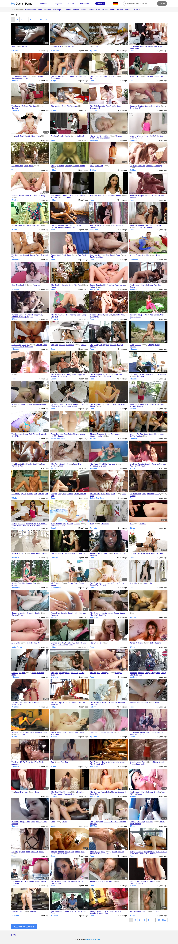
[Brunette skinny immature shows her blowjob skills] (30, 392)
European (139, 227)
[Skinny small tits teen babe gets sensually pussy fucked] (108, 809)
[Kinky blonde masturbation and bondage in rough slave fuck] (69, 541)
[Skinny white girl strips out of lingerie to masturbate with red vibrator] (30, 899)
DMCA (13, 935)
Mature (100, 436)
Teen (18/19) (111, 106)
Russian (40, 76)
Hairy (43, 195)
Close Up (36, 195)
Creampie (162, 374)
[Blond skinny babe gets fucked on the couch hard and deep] (69, 809)
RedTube (54, 558)
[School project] (69, 123)
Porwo (112, 9)
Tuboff (39, 9)
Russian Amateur (18, 78)
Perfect (110, 732)
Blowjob (54, 76)
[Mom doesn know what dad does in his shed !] (30, 153)
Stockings (31, 136)
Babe (119, 106)
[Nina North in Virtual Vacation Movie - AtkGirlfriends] (69, 869)
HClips (53, 80)
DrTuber (15, 200)
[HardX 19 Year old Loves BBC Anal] (30, 690)
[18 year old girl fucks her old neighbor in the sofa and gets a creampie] (30, 302)
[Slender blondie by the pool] (69, 511)
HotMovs (15, 558)
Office (76, 583)
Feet (155, 46)
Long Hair (99, 165)
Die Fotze (136, 9)
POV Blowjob (35, 525)
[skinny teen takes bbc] (108, 392)
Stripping (122, 553)
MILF (131, 523)
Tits (131, 46)
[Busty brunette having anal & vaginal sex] (108, 243)
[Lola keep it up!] (30, 362)
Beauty (38, 553)
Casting (14, 615)
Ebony (118, 195)
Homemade (158, 434)
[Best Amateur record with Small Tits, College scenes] (69, 93)
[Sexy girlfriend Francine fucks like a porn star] (69, 183)
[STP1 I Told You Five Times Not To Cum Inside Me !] (148, 362)
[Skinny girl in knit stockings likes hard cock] (148, 153)
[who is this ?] (69, 34)
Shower (156, 911)
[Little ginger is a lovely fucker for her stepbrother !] (108, 451)
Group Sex (134, 108)
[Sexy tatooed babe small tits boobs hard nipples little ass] (30, 839)
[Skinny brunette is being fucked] (108, 571)
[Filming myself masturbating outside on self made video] (69, 153)
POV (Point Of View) (77, 195)
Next (46, 19)
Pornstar (54, 197)
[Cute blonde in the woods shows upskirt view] (30, 571)
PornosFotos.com (88, 9)
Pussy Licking (120, 285)
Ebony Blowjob (158, 762)
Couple (61, 136)
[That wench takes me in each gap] (30, 809)
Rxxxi (98, 9)
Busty (118, 255)
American (21, 734)
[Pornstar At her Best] (108, 600)
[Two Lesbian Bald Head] (108, 123)
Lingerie (30, 316)
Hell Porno (16, 259)
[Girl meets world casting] (30, 600)
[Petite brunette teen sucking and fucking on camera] (30, 511)
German (71, 46)
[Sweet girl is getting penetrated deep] (108, 690)
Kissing (132, 883)
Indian (162, 821)
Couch (64, 821)
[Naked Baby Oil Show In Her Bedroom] (108, 541)
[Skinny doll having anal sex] (69, 720)
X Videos (54, 915)
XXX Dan (93, 110)
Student (132, 495)
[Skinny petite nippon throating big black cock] (30, 749)
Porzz (68, 9)
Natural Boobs (112, 583)
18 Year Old (148, 227)
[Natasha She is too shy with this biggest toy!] (30, 64)
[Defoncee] (148, 571)
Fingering (68, 165)
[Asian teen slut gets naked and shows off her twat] (148, 123)
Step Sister (103, 466)
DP (140, 108)
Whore (53, 794)
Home (37, 792)
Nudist (14, 674)
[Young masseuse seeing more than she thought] (108, 362)
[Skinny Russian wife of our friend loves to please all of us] (69, 64)
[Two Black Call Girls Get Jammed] (108, 302)
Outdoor (76, 165)
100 (40, 19)
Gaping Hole (148, 583)
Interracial (111, 195)
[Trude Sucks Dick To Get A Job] (69, 481)
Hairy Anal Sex (103, 853)
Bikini (53, 257)
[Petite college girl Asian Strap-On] (148, 64)
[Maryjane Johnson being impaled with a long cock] (30, 243)
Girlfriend (80, 136)
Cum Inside (139, 376)
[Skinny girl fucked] (148, 600)
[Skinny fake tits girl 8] (69, 749)
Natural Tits (94, 585)
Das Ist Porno (23, 3)
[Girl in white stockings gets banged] (69, 451)
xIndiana (127, 9)
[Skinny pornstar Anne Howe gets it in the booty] (148, 690)
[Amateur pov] (108, 869)
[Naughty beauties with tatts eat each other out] (108, 272)
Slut (73, 227)
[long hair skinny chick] (108, 153)
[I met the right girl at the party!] (69, 630)
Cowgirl (132, 674)
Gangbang (119, 672)
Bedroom (93, 555)
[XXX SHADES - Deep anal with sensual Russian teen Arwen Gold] (30, 332)
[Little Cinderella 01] (108, 630)
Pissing (157, 344)
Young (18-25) (135, 316)
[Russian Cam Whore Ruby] (69, 779)
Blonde (136, 46)
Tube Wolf (134, 259)
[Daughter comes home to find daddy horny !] (30, 779)
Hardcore (133, 106)
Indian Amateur (135, 823)
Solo (157, 136)
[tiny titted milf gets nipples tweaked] (148, 511)
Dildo (13, 46)
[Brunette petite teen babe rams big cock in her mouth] (108, 93)
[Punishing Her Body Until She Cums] (108, 332)
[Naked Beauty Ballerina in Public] (30, 541)
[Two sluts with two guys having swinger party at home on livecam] (108, 421)
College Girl (158, 76)
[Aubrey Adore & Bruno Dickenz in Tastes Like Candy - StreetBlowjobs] (69, 839)
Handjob (54, 227)
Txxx (132, 51)
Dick (95, 106)
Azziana (120, 9)
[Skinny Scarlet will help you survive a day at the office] (69, 571)
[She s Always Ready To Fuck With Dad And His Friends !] (108, 511)
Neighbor (119, 225)
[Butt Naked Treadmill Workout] (30, 660)
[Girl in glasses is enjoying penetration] (148, 720)
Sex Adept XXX (59, 9)
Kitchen (93, 78)
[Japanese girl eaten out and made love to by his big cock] (148, 272)
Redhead (111, 76)
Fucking (140, 406)
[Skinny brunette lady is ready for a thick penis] (30, 272)
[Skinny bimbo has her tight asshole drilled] (148, 34)
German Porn (30, 9)
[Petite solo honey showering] (148, 899)
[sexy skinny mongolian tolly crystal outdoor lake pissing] (148, 332)
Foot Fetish (82, 255)
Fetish (150, 46)
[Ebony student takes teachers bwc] (148, 481)
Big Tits (106, 344)
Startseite (43, 3)
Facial (104, 76)
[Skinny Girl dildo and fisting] (30, 34)
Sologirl (14, 585)
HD (59, 46)
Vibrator (33, 911)
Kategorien (58, 3)
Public (82, 165)
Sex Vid (133, 409)
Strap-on (149, 76)
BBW (113, 493)
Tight (137, 48)
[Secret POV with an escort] (69, 392)
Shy (27, 78)
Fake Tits (64, 762)
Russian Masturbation (65, 794)
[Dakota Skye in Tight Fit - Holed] (30, 123)
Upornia (93, 51)
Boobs (151, 434)
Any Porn (94, 230)
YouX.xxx (15, 289)
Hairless (15, 108)
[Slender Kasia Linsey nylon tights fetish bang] (148, 243)
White (61, 466)
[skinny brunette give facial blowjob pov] (148, 839)
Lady (39, 285)
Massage (107, 376)
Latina (142, 853)
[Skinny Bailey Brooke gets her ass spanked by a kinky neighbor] (108, 213)
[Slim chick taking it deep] (108, 34)
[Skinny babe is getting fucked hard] (69, 600)
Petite (137, 76)
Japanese (138, 138)
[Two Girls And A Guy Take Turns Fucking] (148, 183)
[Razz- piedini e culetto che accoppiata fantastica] (69, 243)
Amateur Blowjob (64, 227)
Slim (97, 46)
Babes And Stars (58, 438)
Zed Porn (133, 170)
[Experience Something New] (108, 749)
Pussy (17, 106)
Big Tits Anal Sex (96, 257)
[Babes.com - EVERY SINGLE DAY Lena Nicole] (148, 869)
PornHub (15, 707)
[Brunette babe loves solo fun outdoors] (69, 421)
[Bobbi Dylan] (69, 302)
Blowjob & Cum (17, 466)
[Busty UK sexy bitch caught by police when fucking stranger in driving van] (69, 899)
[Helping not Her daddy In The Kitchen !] (108, 64)
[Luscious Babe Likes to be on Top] (148, 421)
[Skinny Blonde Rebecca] (30, 183)
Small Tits (143, 46)
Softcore (133, 346)
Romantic (139, 883)
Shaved (147, 106)
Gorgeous (94, 466)
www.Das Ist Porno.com (94, 939)
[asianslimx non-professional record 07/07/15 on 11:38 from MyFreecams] (30, 213)
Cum (34, 106)
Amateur (54, 46)
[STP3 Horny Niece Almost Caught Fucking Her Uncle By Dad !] (69, 660)
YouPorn (133, 886)
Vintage (151, 344)
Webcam (78, 76)
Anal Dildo (37, 643)
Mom (31, 165)
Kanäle (71, 3)
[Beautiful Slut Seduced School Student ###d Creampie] (69, 213)
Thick (35, 285)
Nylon (157, 255)
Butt (84, 76)
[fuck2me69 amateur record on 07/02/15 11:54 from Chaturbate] (148, 809)
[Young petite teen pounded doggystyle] (69, 362)
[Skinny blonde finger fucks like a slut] (30, 481)
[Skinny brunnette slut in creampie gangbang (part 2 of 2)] (108, 660)
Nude (33, 553)
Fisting (24, 46)
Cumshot (93, 108)
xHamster (15, 51)
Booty (157, 702)
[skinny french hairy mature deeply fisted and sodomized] (108, 839)
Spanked (93, 227)
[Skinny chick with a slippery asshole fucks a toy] (30, 630)
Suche (162, 3)
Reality (67, 136)
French (114, 851)
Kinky (113, 225)
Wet (56, 316)
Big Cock (133, 406)
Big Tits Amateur (136, 436)
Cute (34, 583)
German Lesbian (103, 138)
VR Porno (100, 3)
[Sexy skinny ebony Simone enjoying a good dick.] (108, 183)
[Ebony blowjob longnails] (148, 749)
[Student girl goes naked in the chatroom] (148, 630)
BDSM (102, 225)
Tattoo (92, 287)
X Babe (14, 498)
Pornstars (47, 9)
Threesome (55, 78)
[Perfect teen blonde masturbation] (108, 720)
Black (105, 195)
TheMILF (75, 9)
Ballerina (45, 553)
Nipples (143, 523)
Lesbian (105, 136)
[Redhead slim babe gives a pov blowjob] (108, 779)
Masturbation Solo (58, 525)
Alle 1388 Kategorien (24, 927)
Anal (63, 76)
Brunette (101, 106)
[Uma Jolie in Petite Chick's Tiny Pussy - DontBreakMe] (30, 421)
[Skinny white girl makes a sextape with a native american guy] (30, 720)
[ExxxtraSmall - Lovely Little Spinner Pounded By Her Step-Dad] (69, 332)
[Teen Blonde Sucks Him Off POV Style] (108, 899)
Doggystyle (70, 76)
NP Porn (105, 9)
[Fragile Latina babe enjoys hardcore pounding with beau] (148, 392)
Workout (40, 672)
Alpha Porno (56, 587)
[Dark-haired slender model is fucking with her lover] (148, 779)
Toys (56, 165)
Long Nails (140, 764)
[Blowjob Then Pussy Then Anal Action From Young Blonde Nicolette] (148, 302)
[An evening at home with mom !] (69, 272)
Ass (59, 76)
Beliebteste (84, 3)
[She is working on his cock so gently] (148, 451)
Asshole (30, 643)
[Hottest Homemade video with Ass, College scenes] (69, 690)
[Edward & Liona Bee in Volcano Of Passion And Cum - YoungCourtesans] (148, 541)
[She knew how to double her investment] (148, 93)
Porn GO (54, 319)
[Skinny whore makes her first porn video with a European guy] (148, 660)
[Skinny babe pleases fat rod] (108, 481)
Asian (132, 76)
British (70, 583)
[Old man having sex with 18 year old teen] (148, 213)
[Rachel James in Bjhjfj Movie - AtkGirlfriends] (30, 451)
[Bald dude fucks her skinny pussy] (30, 93)
